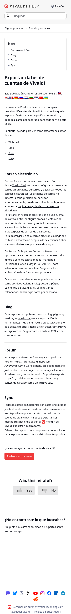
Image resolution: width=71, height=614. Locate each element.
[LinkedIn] (56, 593)
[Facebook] (49, 593)
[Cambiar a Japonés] (6, 97)
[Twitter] (29, 593)
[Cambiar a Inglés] (59, 93)
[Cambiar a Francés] (11, 97)
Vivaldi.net (24, 318)
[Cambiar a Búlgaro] (31, 97)
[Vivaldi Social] (8, 593)
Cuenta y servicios (39, 28)
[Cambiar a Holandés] (26, 97)
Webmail (13, 142)
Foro (11, 153)
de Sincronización (34, 404)
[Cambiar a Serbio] (36, 97)
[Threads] (22, 593)
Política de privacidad (46, 611)
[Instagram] (42, 593)
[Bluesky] (15, 593)
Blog (11, 147)
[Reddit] (35, 599)
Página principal (13, 28)
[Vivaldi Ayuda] (21, 6)
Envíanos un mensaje (19, 456)
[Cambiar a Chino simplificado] (41, 97)
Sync (11, 158)
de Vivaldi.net (21, 417)
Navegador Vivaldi (20, 611)
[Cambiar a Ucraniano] (46, 97)
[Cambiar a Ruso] (21, 97)
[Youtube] (35, 593)
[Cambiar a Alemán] (16, 97)
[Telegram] (63, 593)
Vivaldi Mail (19, 185)
